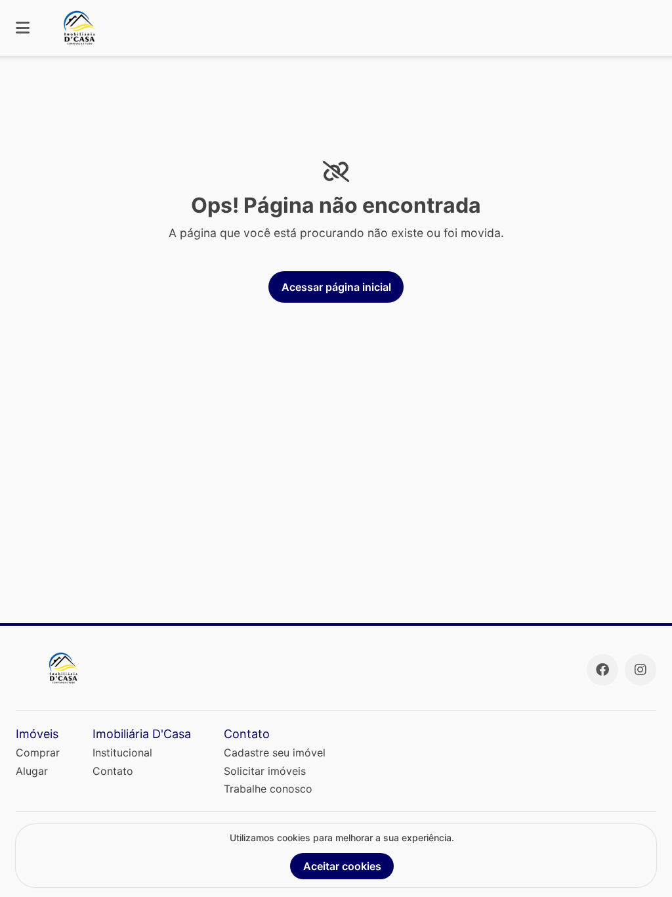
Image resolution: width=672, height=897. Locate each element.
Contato (113, 770)
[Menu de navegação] (23, 28)
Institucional (122, 752)
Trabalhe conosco (268, 788)
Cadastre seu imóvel (275, 752)
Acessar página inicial (336, 287)
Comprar (38, 752)
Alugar (32, 770)
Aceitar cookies (342, 866)
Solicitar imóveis (265, 770)
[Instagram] (640, 670)
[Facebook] (602, 670)
